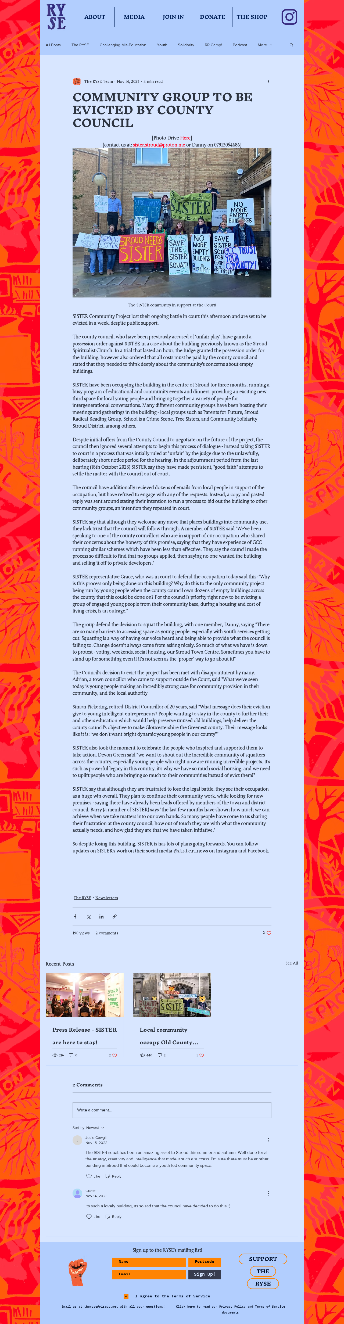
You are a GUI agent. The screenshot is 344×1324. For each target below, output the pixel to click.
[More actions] (268, 81)
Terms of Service (270, 1306)
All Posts (53, 44)
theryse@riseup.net (101, 1306)
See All (291, 963)
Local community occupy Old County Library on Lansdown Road (169, 1036)
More (262, 44)
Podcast (240, 44)
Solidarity (186, 44)
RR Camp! (213, 44)
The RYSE (80, 44)
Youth (162, 44)
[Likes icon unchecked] (88, 1176)
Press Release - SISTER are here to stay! (84, 1036)
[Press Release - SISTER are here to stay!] (85, 995)
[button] (291, 44)
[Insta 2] (289, 17)
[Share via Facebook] (75, 916)
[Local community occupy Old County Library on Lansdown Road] (172, 995)
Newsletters (106, 898)
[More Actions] (268, 1140)
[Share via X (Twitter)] (88, 916)
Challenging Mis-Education (123, 44)
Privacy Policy (232, 1306)
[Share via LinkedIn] (101, 916)
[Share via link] (114, 916)
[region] (75, 1272)
